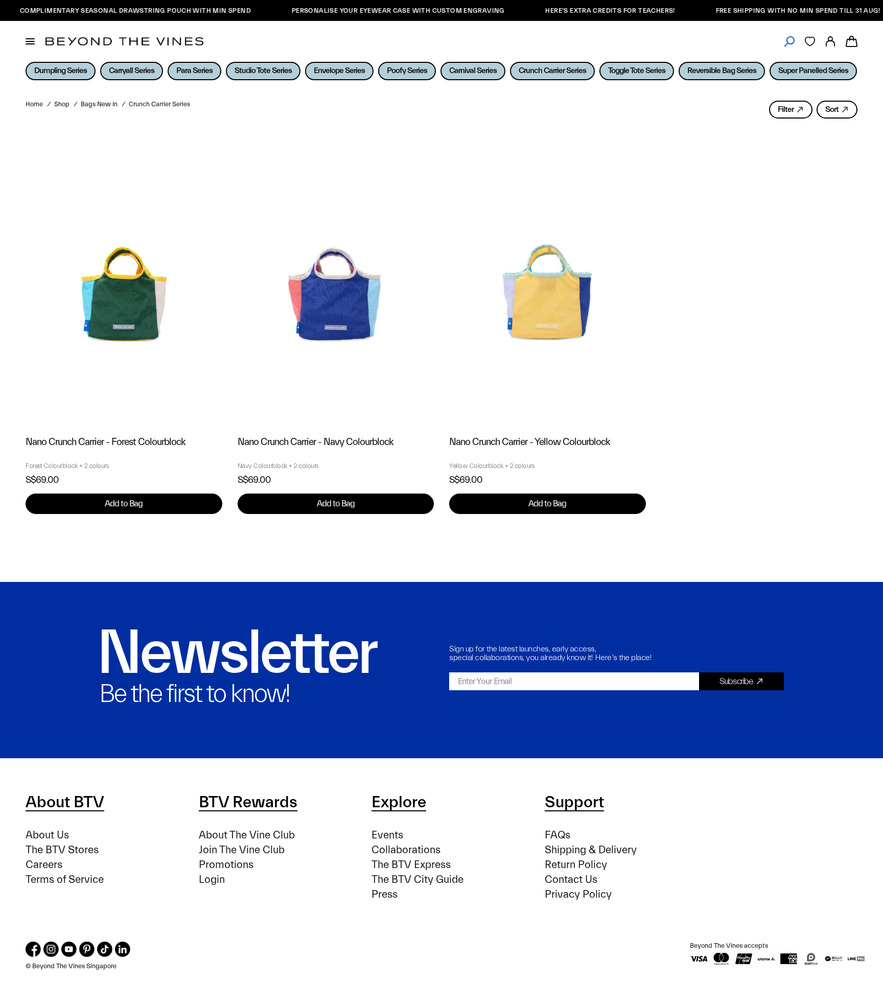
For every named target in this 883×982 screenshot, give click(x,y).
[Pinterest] (87, 949)
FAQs (557, 835)
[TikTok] (104, 949)
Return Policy (576, 865)
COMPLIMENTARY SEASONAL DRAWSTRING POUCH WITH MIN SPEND (120, 10)
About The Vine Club (247, 835)
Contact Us (571, 879)
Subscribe (736, 681)
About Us (47, 835)
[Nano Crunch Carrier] (124, 278)
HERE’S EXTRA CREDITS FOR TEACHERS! (595, 10)
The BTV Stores (62, 850)
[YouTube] (69, 949)
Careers (44, 865)
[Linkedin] (122, 949)
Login (212, 879)
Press (384, 894)
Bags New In (99, 104)
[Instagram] (51, 949)
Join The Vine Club (242, 850)
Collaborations (405, 850)
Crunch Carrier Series (159, 104)
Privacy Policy (578, 894)
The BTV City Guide (417, 879)
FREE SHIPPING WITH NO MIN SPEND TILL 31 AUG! (783, 10)
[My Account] (830, 41)
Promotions (226, 865)
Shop (61, 104)
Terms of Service (65, 879)
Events (387, 835)
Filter (786, 109)
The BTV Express (411, 865)
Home (34, 104)
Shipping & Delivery (591, 850)
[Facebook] (33, 949)
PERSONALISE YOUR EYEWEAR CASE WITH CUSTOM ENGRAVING (383, 10)
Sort (832, 109)
